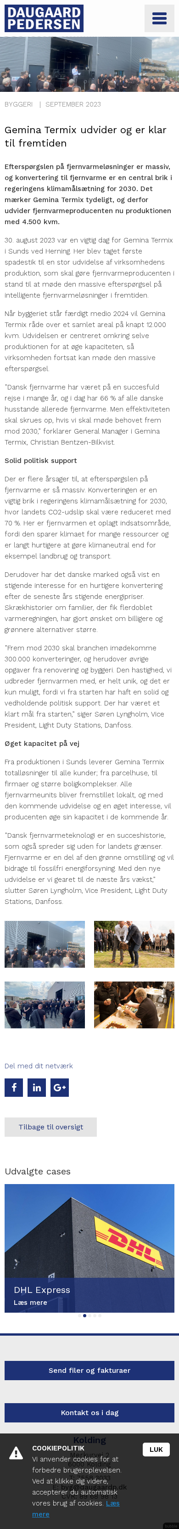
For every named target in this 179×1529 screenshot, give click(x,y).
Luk (156, 1449)
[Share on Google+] (59, 1087)
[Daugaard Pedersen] (44, 18)
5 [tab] (99, 1315)
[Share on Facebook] (14, 1087)
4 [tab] (94, 1315)
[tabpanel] (89, 1248)
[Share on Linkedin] (37, 1087)
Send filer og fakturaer (89, 1370)
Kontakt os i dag (90, 1412)
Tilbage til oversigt (50, 1127)
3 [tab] (89, 1315)
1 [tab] (79, 1315)
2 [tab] (84, 1315)
